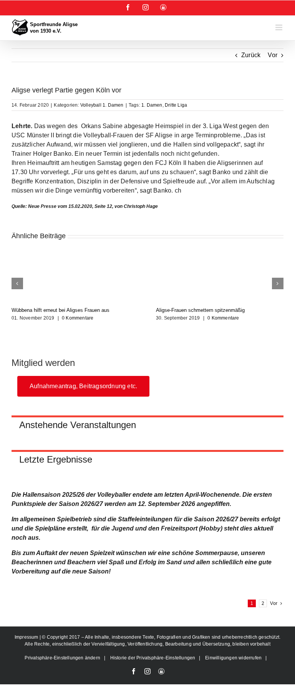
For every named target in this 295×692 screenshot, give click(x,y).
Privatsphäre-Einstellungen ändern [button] (62, 658)
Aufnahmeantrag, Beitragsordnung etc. (83, 386)
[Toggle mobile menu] (279, 27)
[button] (17, 283)
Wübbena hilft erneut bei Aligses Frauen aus (60, 310)
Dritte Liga (176, 105)
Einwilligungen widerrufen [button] (233, 658)
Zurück (250, 55)
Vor (272, 55)
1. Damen (151, 105)
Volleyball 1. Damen (102, 105)
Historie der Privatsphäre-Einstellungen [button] (153, 658)
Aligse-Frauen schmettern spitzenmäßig (200, 310)
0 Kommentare (77, 318)
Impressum (27, 637)
